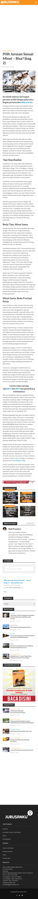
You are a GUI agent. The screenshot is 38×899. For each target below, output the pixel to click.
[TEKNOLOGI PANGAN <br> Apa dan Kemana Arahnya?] (6, 710)
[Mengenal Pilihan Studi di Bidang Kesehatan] (6, 739)
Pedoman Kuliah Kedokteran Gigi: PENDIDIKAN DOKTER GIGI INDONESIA (22, 722)
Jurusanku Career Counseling (11, 832)
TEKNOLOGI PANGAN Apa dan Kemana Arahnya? (18, 711)
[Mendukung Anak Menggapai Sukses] (6, 627)
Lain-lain (12, 613)
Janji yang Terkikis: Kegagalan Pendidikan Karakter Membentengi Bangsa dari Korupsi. (22, 617)
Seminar (5, 829)
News (11, 644)
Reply (5, 592)
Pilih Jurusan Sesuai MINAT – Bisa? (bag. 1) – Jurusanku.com (17, 581)
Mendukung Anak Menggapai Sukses (20, 627)
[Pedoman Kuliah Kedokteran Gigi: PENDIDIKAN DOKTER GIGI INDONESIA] (6, 720)
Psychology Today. (19, 460)
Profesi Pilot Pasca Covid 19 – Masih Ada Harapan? (10, 513)
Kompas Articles (14, 729)
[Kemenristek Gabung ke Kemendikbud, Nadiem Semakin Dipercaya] (6, 645)
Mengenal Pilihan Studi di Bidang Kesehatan (19, 740)
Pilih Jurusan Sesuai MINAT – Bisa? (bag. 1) (28, 498)
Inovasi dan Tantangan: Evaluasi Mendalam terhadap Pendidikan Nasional (22, 636)
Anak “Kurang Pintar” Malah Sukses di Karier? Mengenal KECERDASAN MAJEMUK (28, 512)
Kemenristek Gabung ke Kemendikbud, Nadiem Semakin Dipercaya (21, 646)
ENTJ (9, 388)
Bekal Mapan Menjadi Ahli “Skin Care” (21, 731)
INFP (17, 388)
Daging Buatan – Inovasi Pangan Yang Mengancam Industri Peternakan (10, 499)
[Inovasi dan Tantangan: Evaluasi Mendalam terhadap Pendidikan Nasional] (6, 635)
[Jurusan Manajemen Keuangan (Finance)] (6, 749)
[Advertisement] (19, 26)
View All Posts (30, 523)
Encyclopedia (7, 839)
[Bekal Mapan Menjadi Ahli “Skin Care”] (6, 731)
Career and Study (8, 50)
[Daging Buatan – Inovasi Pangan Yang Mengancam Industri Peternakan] (6, 656)
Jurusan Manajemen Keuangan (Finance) (21, 750)
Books (4, 836)
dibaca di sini (26, 102)
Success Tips (13, 625)
